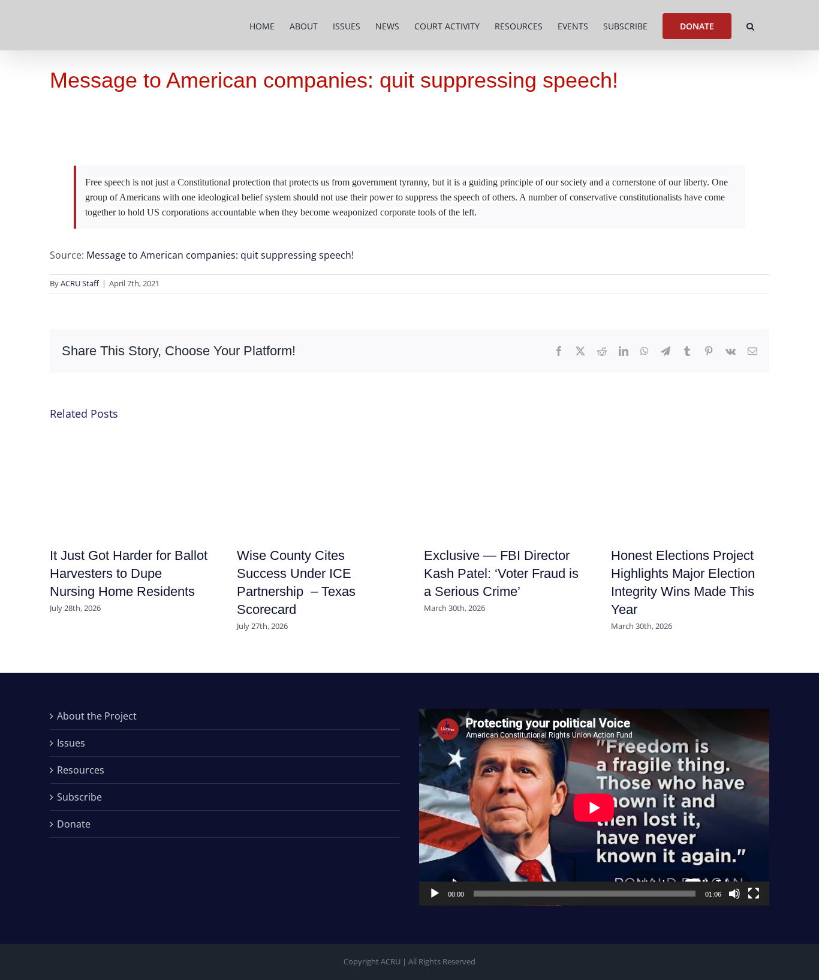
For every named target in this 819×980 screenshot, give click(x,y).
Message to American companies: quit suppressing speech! (220, 255)
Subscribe (79, 797)
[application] (594, 807)
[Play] (435, 894)
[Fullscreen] (754, 894)
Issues (71, 743)
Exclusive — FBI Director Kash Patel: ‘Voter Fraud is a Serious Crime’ (501, 573)
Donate (74, 824)
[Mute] (734, 894)
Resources (80, 770)
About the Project (97, 716)
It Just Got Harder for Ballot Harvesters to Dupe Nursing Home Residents (128, 573)
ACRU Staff (80, 283)
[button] (750, 25)
